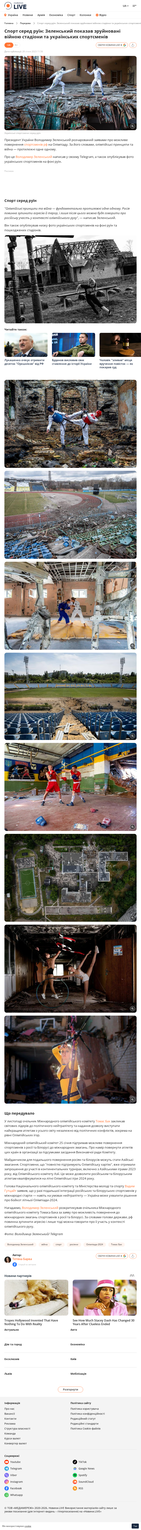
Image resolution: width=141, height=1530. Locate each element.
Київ (73, 1359)
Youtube (15, 1462)
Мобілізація (78, 1373)
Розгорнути (70, 1389)
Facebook (16, 1488)
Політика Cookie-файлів (85, 1428)
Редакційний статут (83, 1418)
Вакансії (9, 1413)
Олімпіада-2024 (94, 1244)
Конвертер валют (15, 1443)
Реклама (9, 1423)
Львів (8, 1373)
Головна (8, 23)
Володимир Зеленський (34, 157)
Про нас (9, 1408)
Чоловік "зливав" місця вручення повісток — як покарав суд (116, 363)
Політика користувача (84, 1408)
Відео (102, 15)
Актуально (11, 1329)
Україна (13, 15)
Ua (124, 6)
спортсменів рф (36, 144)
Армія (41, 15)
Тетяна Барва (22, 1259)
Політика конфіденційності (87, 1413)
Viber (13, 1475)
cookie (28, 1526)
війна (44, 1244)
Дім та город (13, 1344)
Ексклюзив (11, 1359)
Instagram (16, 1481)
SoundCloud (86, 1481)
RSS (81, 1488)
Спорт (71, 15)
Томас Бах (103, 1121)
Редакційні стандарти (84, 1423)
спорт (59, 1244)
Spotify (83, 1475)
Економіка (56, 15)
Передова (25, 23)
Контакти (10, 1418)
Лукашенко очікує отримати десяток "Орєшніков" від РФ (24, 361)
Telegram (16, 1468)
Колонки (85, 15)
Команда (10, 1433)
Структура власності (17, 1428)
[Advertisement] (71, 182)
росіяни (74, 1244)
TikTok (83, 1462)
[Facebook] (14, 1264)
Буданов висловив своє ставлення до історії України (72, 361)
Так (135, 1526)
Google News (87, 1468)
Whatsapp (16, 1495)
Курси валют (12, 1438)
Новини (28, 15)
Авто (73, 1329)
